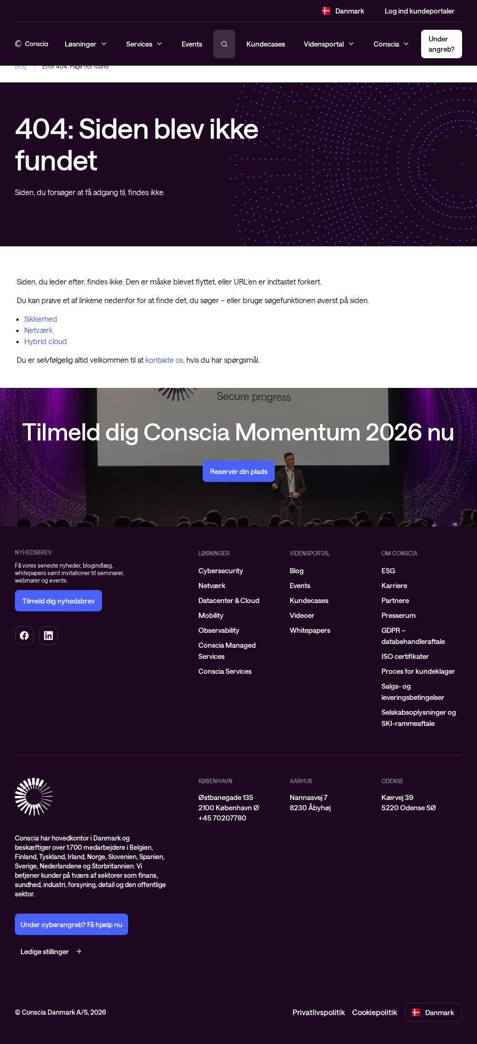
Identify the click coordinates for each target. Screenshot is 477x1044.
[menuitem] (238, 570)
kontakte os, (164, 359)
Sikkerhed (40, 318)
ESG (388, 570)
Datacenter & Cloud (228, 600)
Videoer (302, 615)
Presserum (399, 615)
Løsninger (214, 553)
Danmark (349, 11)
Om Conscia (399, 553)
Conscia (386, 44)
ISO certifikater (405, 656)
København (215, 781)
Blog (20, 66)
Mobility (211, 615)
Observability (218, 630)
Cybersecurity (220, 570)
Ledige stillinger (44, 951)
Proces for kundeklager (418, 671)
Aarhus (301, 781)
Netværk (38, 329)
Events (300, 585)
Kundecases (265, 44)
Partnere (395, 600)
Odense (392, 781)
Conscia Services (225, 671)
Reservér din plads (238, 471)
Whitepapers (310, 630)
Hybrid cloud (45, 341)
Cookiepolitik (374, 1012)
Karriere (394, 585)
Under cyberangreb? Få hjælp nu (71, 924)
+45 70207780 (222, 818)
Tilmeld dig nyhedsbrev (58, 601)
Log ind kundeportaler (420, 11)
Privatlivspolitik (319, 1012)
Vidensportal (324, 44)
